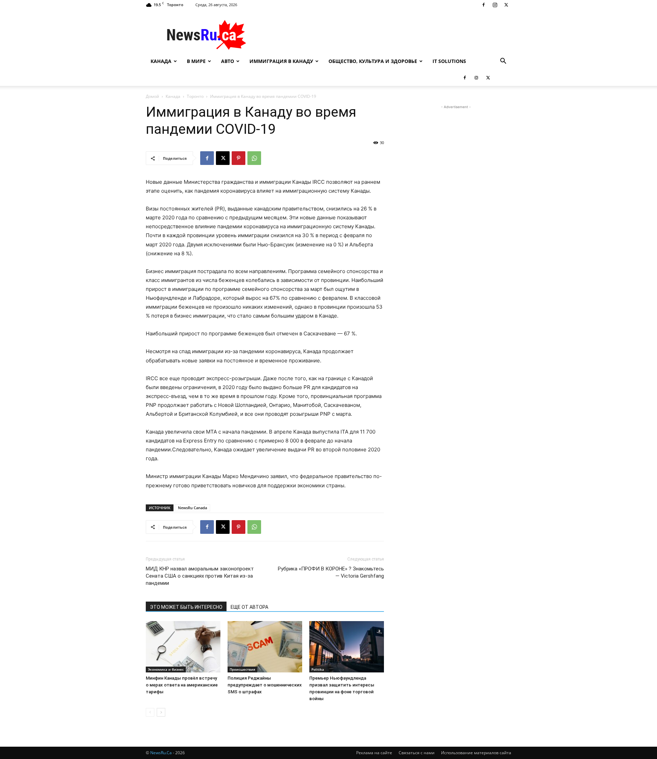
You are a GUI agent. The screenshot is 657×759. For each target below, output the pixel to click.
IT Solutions (449, 61)
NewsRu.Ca (161, 753)
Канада (161, 61)
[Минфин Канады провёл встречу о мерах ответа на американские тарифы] (183, 646)
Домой (152, 96)
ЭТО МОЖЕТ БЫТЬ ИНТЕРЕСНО (186, 607)
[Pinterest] (238, 158)
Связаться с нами (417, 753)
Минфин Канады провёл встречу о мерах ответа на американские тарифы (182, 685)
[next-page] (161, 712)
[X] (506, 5)
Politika (317, 669)
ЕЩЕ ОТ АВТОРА (249, 607)
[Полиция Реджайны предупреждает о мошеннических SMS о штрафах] (265, 646)
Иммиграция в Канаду (281, 61)
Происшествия (242, 669)
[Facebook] (483, 5)
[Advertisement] (386, 34)
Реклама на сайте (374, 753)
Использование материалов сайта (476, 753)
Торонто (195, 96)
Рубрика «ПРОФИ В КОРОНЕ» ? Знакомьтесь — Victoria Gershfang (331, 572)
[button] (503, 62)
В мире (196, 61)
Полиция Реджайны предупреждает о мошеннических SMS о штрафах (265, 685)
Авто (227, 61)
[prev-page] (150, 712)
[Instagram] (495, 5)
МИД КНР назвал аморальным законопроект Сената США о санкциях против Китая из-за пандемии (200, 576)
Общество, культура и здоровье (372, 61)
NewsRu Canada (192, 507)
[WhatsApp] (254, 158)
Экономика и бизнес (166, 669)
